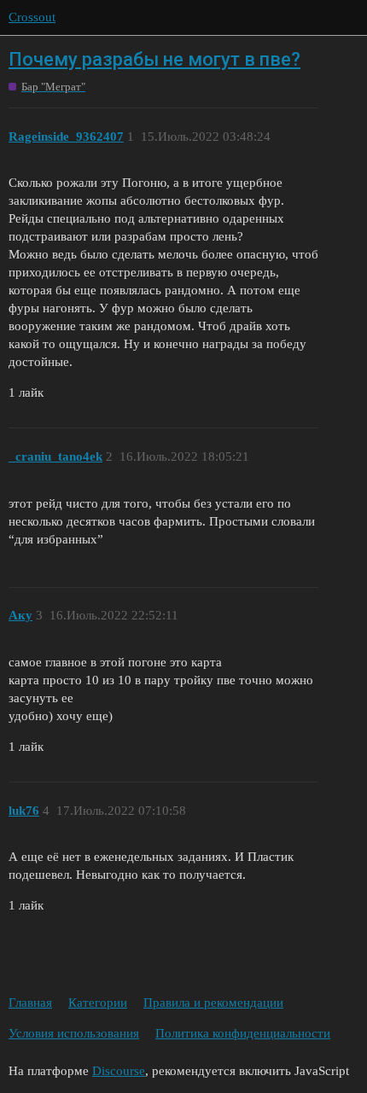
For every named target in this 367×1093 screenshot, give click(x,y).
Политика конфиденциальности (242, 1033)
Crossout (32, 17)
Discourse (118, 1071)
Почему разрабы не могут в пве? (154, 59)
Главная (30, 1002)
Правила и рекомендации (213, 1002)
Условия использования (74, 1033)
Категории (97, 1002)
